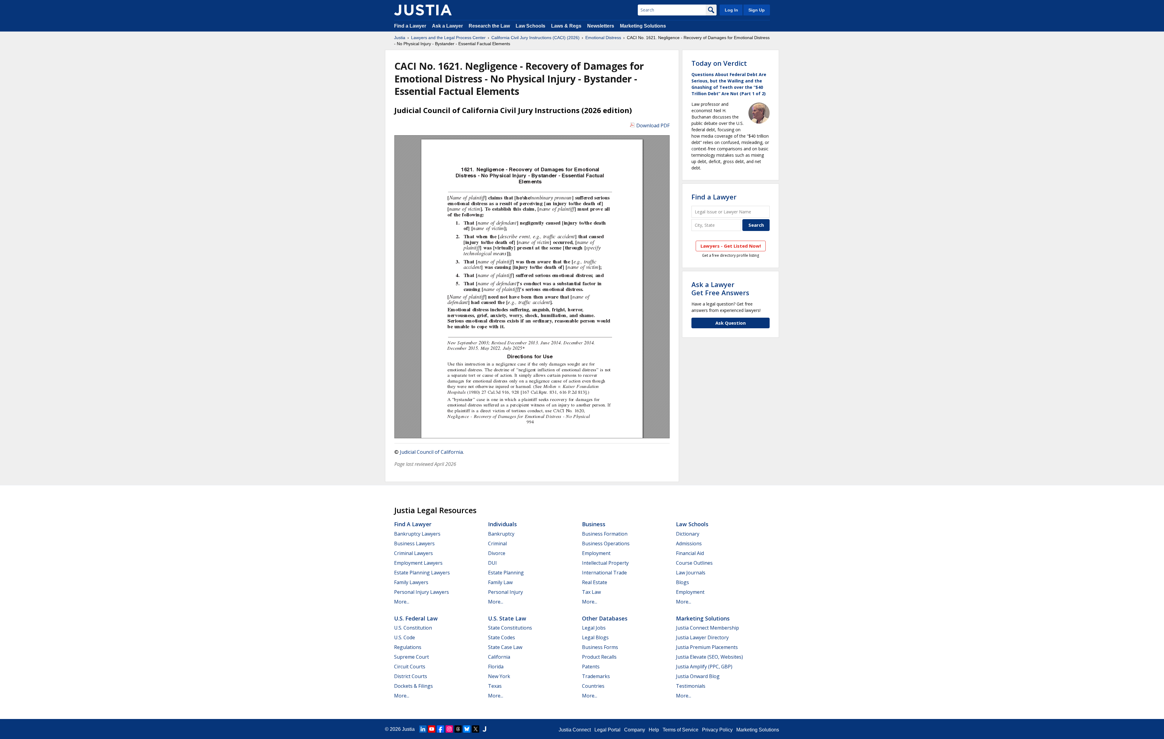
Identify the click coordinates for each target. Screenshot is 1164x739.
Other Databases (604, 618)
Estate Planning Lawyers (422, 572)
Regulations (407, 647)
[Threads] (458, 729)
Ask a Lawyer (448, 25)
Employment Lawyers (418, 563)
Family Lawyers (411, 582)
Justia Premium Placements (707, 647)
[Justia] (423, 10)
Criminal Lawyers (413, 553)
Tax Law (591, 592)
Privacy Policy (717, 729)
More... (401, 601)
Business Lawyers (414, 543)
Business (593, 524)
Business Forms (600, 647)
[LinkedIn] (422, 729)
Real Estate (594, 582)
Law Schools (530, 25)
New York (499, 676)
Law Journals (690, 572)
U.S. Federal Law (416, 618)
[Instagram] (449, 729)
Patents (591, 666)
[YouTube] (431, 729)
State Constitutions (510, 627)
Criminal (497, 543)
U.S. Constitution (413, 627)
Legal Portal (607, 729)
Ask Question (730, 323)
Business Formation (604, 533)
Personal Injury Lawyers (421, 592)
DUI (492, 563)
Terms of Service (680, 729)
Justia (399, 37)
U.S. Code (404, 637)
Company (634, 729)
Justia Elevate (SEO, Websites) (709, 657)
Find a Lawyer (410, 25)
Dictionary (687, 533)
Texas (495, 686)
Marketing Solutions (643, 25)
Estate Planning (506, 572)
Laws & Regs (566, 25)
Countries (593, 686)
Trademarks (596, 676)
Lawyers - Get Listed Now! (731, 246)
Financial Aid (690, 553)
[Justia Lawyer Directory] (484, 729)
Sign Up (756, 10)
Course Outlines (694, 563)
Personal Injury (505, 592)
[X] (475, 729)
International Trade (604, 572)
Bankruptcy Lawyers (417, 533)
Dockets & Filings (413, 686)
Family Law (500, 582)
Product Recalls (599, 657)
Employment (596, 553)
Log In (731, 10)
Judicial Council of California (431, 452)
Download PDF (653, 125)
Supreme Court (411, 657)
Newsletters (600, 25)
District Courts (410, 676)
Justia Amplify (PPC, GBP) (704, 666)
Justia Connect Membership (707, 627)
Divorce (496, 553)
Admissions (689, 543)
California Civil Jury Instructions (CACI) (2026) (535, 37)
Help (654, 729)
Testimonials (690, 686)
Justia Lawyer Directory (702, 637)
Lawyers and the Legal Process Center (448, 37)
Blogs (682, 582)
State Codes (501, 637)
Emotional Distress (603, 37)
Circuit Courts (409, 666)
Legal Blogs (595, 637)
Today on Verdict (719, 63)
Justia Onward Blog (698, 676)
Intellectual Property (605, 563)
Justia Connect (575, 729)
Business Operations (606, 543)
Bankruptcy (501, 533)
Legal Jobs (594, 627)
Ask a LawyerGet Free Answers (720, 288)
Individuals (502, 524)
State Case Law (505, 647)
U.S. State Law (507, 618)
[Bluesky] (466, 729)
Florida (495, 666)
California (499, 657)
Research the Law (489, 25)
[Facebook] (440, 729)
